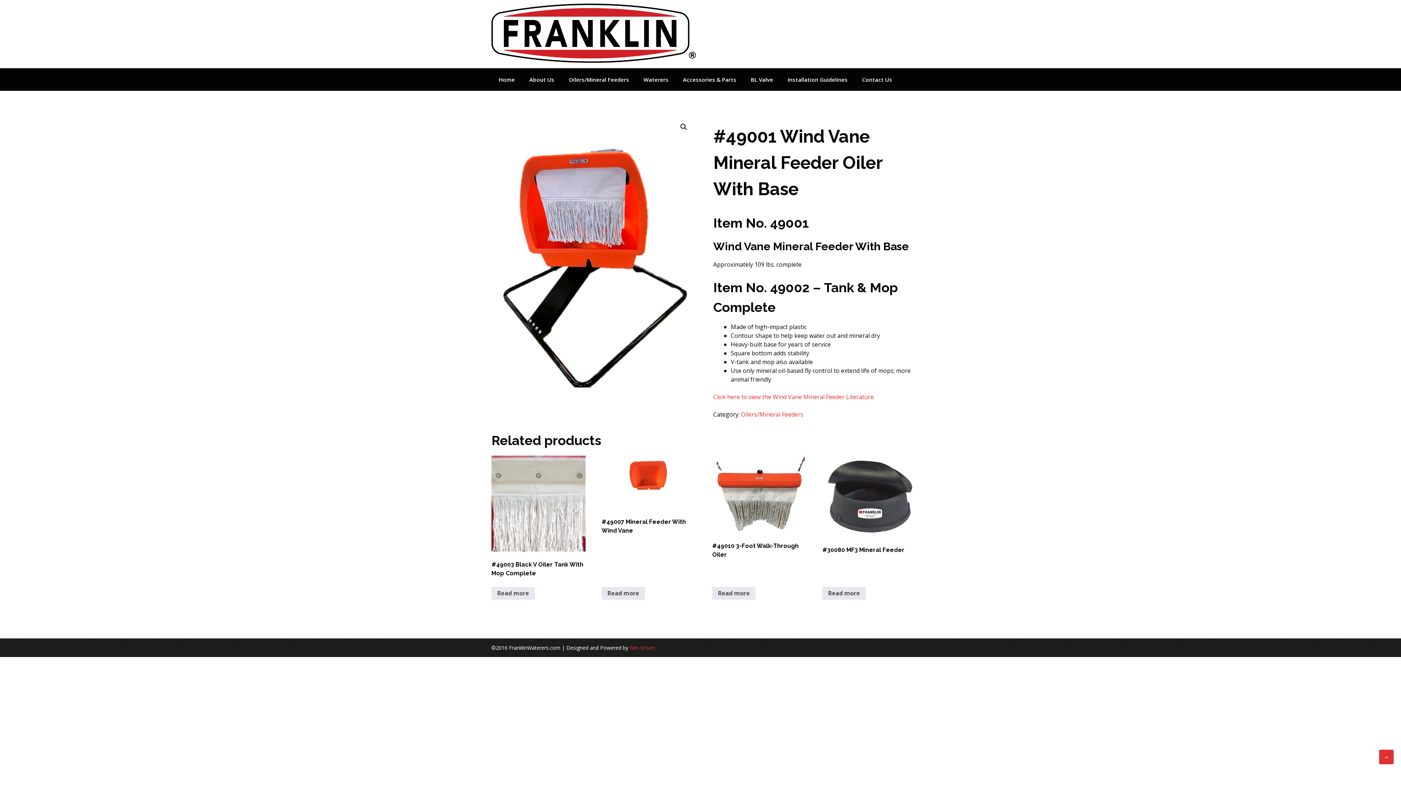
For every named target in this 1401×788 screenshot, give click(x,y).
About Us (541, 79)
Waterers (656, 79)
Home (507, 79)
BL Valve (762, 79)
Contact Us (877, 79)
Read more (513, 593)
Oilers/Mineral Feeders (599, 79)
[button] (683, 127)
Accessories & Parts (709, 79)
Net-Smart (642, 647)
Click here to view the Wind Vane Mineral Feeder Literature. (794, 397)
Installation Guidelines (818, 79)
